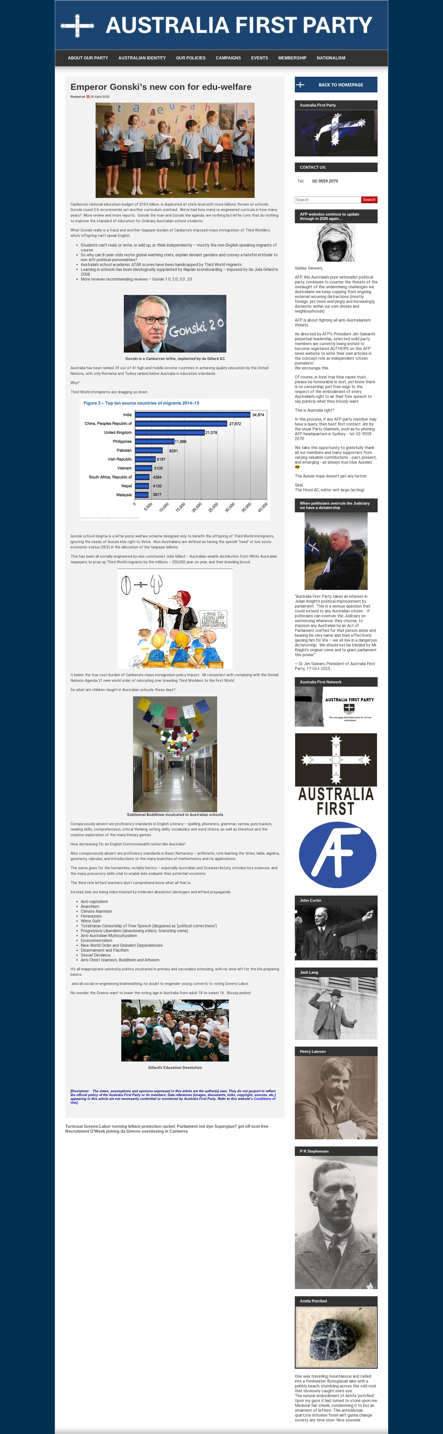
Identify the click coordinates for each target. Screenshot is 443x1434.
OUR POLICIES (191, 58)
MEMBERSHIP (292, 58)
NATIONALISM (331, 58)
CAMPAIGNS (228, 58)
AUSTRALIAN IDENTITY (142, 58)
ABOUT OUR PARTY (88, 58)
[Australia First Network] (336, 707)
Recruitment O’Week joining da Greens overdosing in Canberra (126, 1131)
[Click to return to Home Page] (336, 91)
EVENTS (259, 58)
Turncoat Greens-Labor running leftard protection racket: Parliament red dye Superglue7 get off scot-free (166, 1126)
